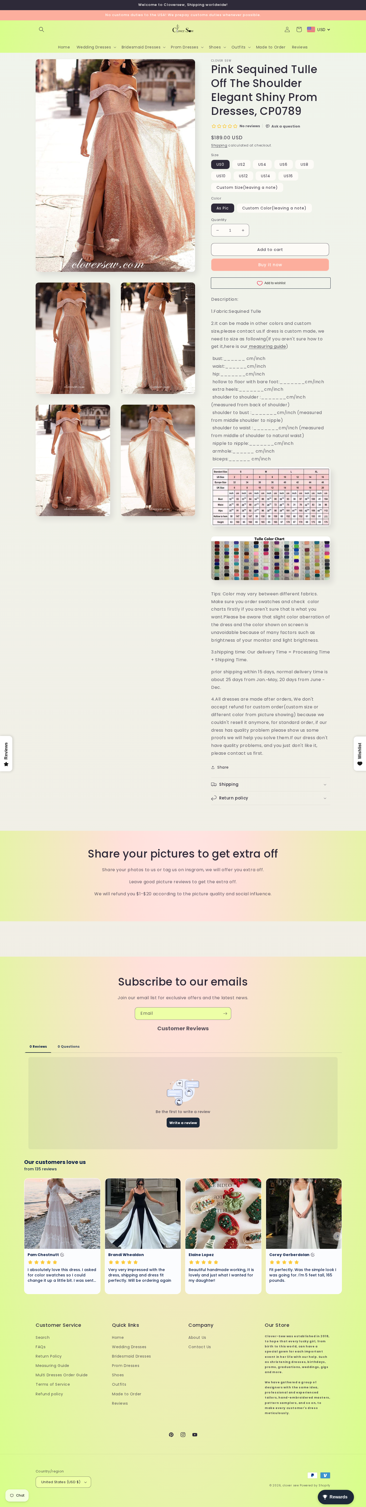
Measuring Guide (52, 1365)
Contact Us (199, 1347)
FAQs (41, 1347)
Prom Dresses (125, 1365)
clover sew (291, 1485)
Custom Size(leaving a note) (247, 187)
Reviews (120, 1403)
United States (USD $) (60, 1482)
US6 (283, 164)
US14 (265, 176)
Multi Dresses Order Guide (62, 1375)
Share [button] (223, 767)
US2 (241, 164)
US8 (304, 164)
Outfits (119, 1384)
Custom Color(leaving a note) (274, 208)
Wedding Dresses (129, 1347)
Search (43, 1337)
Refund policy (49, 1394)
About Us (197, 1337)
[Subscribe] (225, 1013)
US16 (288, 176)
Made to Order (126, 1394)
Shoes (118, 1375)
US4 (262, 164)
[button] (41, 29)
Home (118, 1337)
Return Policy (49, 1356)
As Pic (222, 208)
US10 (221, 176)
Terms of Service (53, 1384)
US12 (243, 176)
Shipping (219, 145)
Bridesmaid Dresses (131, 1356)
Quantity (218, 219)
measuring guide (267, 346)
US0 (220, 164)
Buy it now (270, 265)
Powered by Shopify (315, 1485)
